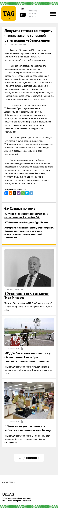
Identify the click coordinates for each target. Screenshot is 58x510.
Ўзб (22, 9)
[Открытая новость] (29, 268)
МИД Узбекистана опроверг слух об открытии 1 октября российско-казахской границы (28, 357)
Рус (22, 14)
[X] (14, 193)
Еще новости (29, 458)
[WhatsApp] (23, 193)
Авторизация (8, 482)
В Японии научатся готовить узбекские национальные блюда (27, 428)
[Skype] (27, 193)
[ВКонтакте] (6, 193)
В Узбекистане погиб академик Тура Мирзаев (26, 222)
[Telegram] (31, 193)
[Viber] (19, 193)
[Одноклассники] (10, 193)
